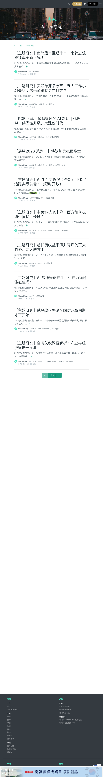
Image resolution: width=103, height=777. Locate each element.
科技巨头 (36, 198)
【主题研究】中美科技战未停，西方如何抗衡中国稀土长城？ (50, 214)
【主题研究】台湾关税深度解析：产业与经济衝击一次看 (50, 345)
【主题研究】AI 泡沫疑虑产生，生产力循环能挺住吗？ (50, 279)
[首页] (15, 45)
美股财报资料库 (65, 709)
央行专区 (10, 746)
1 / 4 (51, 375)
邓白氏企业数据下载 (67, 723)
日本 (9, 729)
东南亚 (9, 735)
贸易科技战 (51, 361)
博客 (21, 45)
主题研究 (30, 45)
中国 (34, 230)
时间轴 (9, 752)
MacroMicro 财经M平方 (5, 4)
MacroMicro (23, 71)
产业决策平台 (64, 706)
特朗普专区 (11, 749)
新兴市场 (10, 739)
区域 (9, 713)
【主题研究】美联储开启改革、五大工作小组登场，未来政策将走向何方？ (50, 88)
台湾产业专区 (64, 713)
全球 (50, 230)
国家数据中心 (12, 709)
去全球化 (47, 329)
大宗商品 (42, 230)
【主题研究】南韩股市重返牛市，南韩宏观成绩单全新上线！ (50, 55)
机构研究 (62, 717)
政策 (9, 743)
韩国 (9, 732)
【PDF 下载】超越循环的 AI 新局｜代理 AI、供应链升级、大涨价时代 (47, 120)
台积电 (41, 137)
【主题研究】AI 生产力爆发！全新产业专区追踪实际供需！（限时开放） (50, 181)
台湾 (34, 361)
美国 (42, 104)
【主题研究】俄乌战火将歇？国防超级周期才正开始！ (50, 312)
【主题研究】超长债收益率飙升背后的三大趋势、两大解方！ (50, 247)
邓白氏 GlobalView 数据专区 (70, 720)
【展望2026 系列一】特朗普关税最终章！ (49, 151)
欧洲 (9, 726)
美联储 (35, 104)
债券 (34, 263)
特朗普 (41, 165)
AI (48, 137)
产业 (34, 137)
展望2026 (61, 165)
